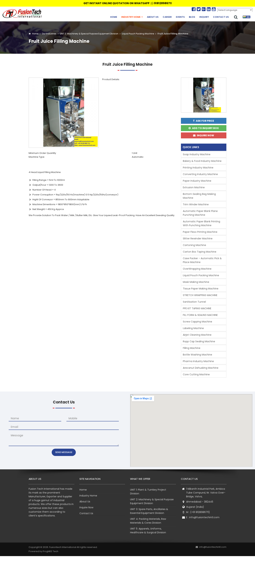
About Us (153, 17)
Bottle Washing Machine (197, 354)
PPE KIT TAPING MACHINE (197, 308)
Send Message (63, 452)
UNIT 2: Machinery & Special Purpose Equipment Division (88, 33)
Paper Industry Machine (197, 181)
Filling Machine (191, 348)
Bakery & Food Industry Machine (202, 161)
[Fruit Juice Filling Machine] (64, 112)
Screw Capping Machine (197, 321)
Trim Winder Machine (196, 204)
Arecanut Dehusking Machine (200, 368)
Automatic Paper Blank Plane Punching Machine (200, 213)
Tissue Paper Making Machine (200, 288)
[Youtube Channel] (214, 9)
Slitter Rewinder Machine (197, 238)
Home (113, 17)
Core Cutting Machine (196, 374)
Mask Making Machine (196, 282)
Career (167, 17)
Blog (192, 17)
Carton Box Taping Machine (199, 251)
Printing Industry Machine (198, 167)
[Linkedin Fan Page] (209, 9)
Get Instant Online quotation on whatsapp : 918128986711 (127, 3)
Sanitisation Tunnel (194, 302)
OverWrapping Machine (197, 268)
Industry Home (131, 17)
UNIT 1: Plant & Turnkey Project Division (148, 491)
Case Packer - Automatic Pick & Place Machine (202, 260)
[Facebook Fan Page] (194, 9)
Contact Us (221, 17)
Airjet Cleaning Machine (197, 335)
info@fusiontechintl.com (204, 517)
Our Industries (49, 33)
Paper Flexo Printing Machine (200, 232)
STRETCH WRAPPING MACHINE (200, 295)
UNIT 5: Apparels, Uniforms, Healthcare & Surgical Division (148, 530)
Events (180, 17)
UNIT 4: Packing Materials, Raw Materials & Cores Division (148, 520)
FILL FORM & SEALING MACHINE (200, 315)
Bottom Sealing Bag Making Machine (199, 196)
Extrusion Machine (194, 187)
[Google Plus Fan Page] (204, 9)
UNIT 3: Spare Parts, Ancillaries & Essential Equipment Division (149, 511)
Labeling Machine (193, 328)
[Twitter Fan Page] (199, 9)
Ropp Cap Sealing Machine (199, 341)
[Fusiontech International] (23, 14)
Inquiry (204, 17)
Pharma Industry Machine (198, 361)
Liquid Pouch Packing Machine (137, 33)
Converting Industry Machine (200, 174)
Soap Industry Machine (196, 154)
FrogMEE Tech (50, 551)
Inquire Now (86, 507)
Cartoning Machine (194, 245)
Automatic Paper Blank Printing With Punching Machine (201, 223)
